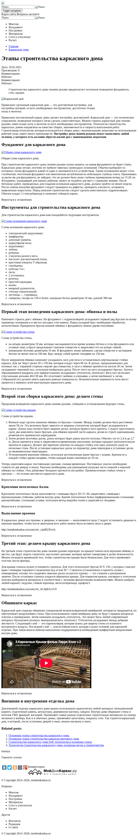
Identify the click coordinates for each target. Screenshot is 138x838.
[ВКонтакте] (4, 767)
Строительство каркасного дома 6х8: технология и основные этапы (50, 741)
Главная (13, 46)
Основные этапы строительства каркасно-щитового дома (44, 738)
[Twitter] (9, 767)
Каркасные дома (19, 49)
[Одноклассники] (15, 767)
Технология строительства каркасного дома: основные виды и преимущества (56, 745)
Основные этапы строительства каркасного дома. (39, 735)
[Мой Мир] (20, 767)
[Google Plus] (25, 767)
